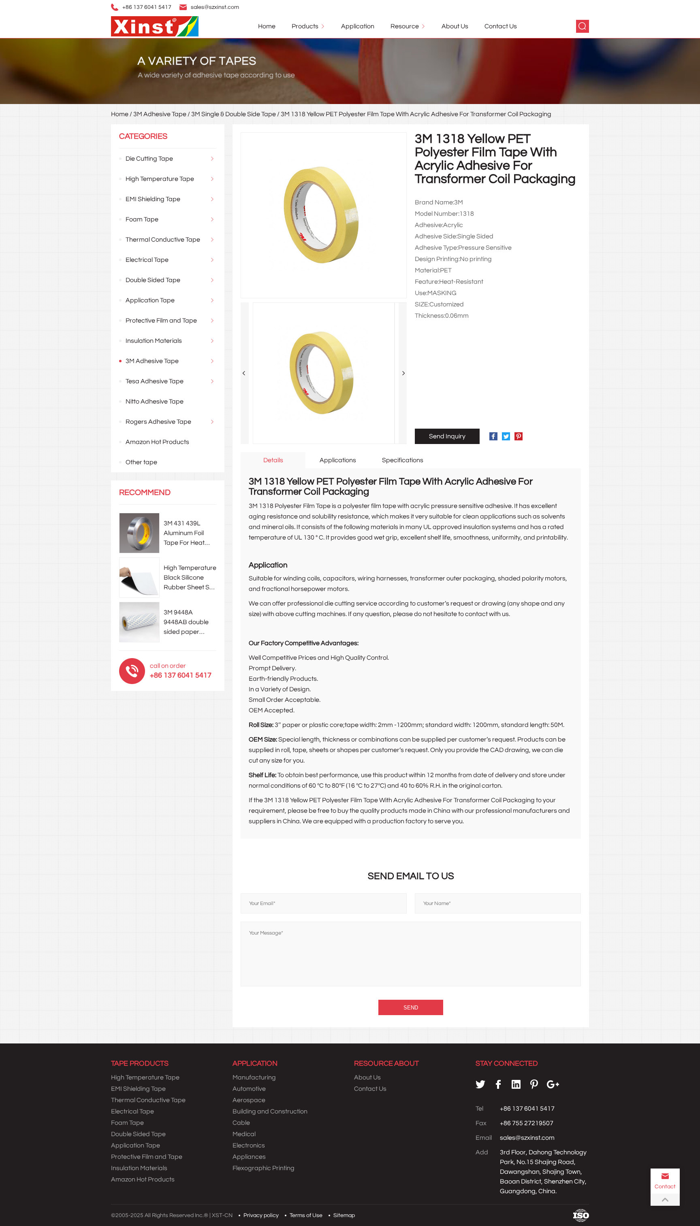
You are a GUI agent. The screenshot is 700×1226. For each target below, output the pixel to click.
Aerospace (249, 1100)
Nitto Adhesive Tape (155, 401)
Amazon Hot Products (157, 442)
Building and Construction (270, 1111)
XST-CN (222, 1215)
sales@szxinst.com (215, 7)
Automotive (249, 1089)
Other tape (141, 462)
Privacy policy (261, 1215)
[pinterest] (534, 1084)
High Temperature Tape (160, 179)
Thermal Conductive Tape (163, 239)
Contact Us (500, 26)
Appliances (249, 1157)
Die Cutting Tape (149, 158)
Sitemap (344, 1215)
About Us (455, 26)
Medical (244, 1134)
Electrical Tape (147, 260)
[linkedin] (516, 1084)
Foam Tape (142, 219)
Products (305, 26)
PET (315, 800)
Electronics (249, 1145)
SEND (410, 1008)
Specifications (402, 460)
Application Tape (150, 300)
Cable (241, 1123)
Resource (405, 26)
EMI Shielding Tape (153, 199)
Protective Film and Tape (161, 320)
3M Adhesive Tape (159, 114)
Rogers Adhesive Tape (158, 422)
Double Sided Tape (153, 280)
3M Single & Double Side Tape (233, 114)
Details (273, 460)
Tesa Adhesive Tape (155, 381)
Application (357, 26)
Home (266, 26)
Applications (338, 460)
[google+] (553, 1084)
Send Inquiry (447, 436)
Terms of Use (306, 1215)
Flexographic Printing (264, 1168)
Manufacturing (254, 1077)
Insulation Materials (154, 341)
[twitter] (480, 1084)
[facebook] (498, 1084)
